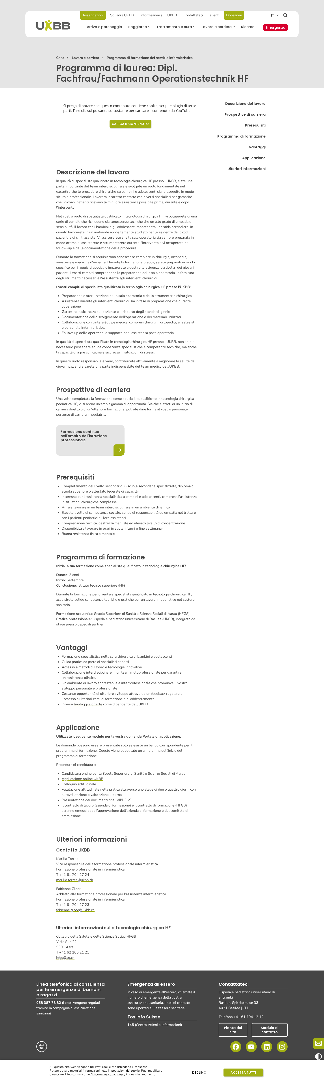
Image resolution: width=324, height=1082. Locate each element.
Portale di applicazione (161, 736)
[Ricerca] (285, 15)
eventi (215, 15)
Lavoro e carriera (85, 57)
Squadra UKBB (122, 15)
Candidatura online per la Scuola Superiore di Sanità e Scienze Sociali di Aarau (123, 773)
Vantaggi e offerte (88, 704)
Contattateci (193, 15)
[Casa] (53, 25)
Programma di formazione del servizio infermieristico (150, 57)
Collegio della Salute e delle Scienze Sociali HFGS (96, 936)
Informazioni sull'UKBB (158, 15)
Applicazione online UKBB (82, 778)
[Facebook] (235, 1046)
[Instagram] (282, 1046)
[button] (139, 27)
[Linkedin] (266, 1046)
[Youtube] (251, 1046)
